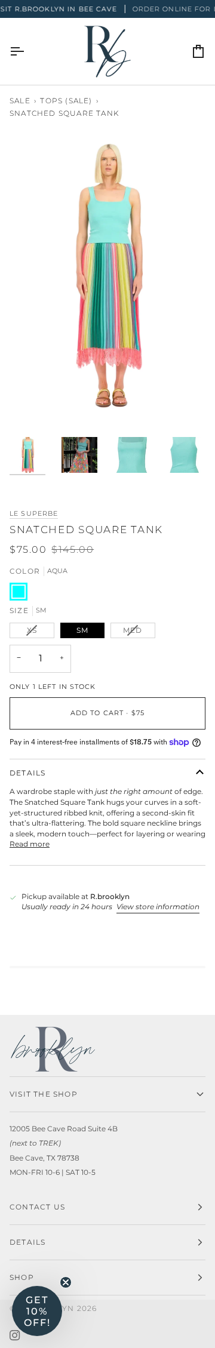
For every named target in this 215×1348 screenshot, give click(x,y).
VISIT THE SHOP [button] (44, 1094)
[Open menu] (27, 51)
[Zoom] (32, 400)
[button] (37, 1311)
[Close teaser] (66, 1282)
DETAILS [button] (27, 1242)
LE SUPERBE (34, 513)
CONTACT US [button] (37, 1206)
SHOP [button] (22, 1277)
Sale (20, 100)
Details (27, 772)
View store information (157, 907)
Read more (30, 844)
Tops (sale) (66, 100)
